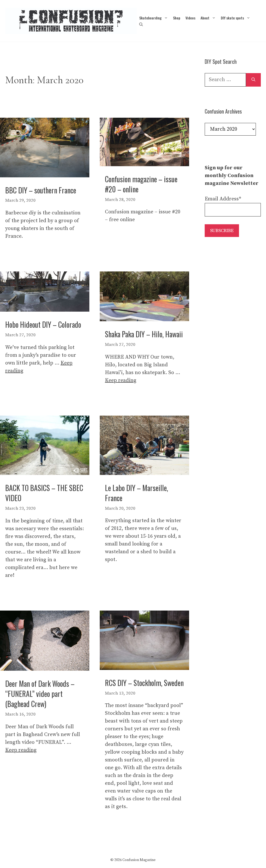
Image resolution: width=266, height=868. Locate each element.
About (205, 17)
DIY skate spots (232, 17)
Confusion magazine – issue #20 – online (141, 184)
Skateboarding (150, 17)
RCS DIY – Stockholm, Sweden (144, 682)
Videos (190, 17)
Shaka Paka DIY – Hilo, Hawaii (144, 334)
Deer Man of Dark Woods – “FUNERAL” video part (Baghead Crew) (40, 693)
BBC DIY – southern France (40, 190)
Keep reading (120, 380)
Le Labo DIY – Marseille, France (136, 492)
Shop (176, 17)
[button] (141, 24)
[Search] (253, 80)
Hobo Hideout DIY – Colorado (43, 324)
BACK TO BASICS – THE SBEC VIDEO (44, 492)
